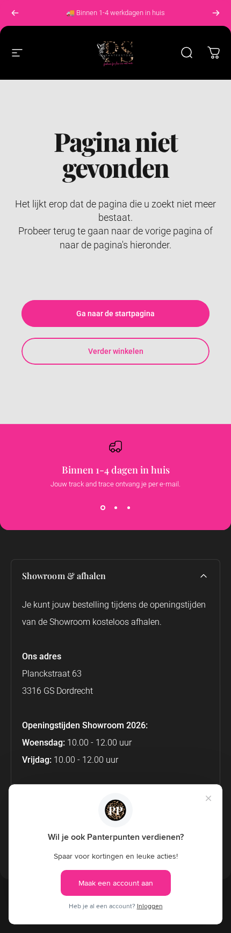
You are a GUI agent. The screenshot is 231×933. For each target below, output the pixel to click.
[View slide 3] (128, 507)
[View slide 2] (115, 507)
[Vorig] (15, 13)
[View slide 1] (102, 507)
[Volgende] (216, 13)
